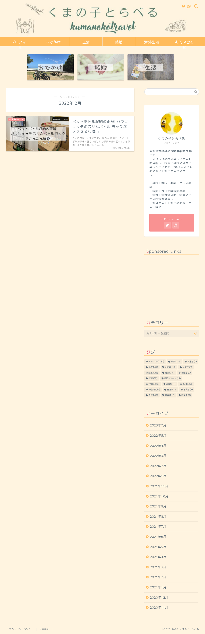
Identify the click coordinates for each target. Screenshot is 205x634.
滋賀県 (171, 383)
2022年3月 (158, 456)
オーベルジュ (156, 361)
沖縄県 (154, 383)
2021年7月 (158, 526)
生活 (86, 42)
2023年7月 (158, 425)
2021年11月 (159, 486)
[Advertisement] (171, 283)
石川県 (187, 383)
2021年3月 (158, 567)
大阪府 (187, 367)
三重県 (192, 361)
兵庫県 (153, 367)
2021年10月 (159, 496)
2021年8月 (158, 516)
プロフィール (20, 43)
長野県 (153, 395)
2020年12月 (159, 597)
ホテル (175, 361)
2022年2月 (158, 466)
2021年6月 (158, 537)
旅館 (153, 378)
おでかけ (53, 42)
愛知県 (186, 372)
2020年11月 (159, 607)
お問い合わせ (184, 43)
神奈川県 (154, 389)
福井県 (171, 389)
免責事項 (44, 629)
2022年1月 (158, 476)
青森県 (169, 395)
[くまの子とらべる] (102, 35)
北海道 (170, 367)
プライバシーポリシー (21, 629)
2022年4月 (158, 446)
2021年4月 (158, 557)
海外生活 (151, 42)
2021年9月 (158, 506)
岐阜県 (153, 372)
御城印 (169, 372)
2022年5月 (158, 435)
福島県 (188, 389)
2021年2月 (158, 577)
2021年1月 (158, 587)
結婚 (119, 42)
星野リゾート (172, 378)
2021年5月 (158, 547)
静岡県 (186, 395)
